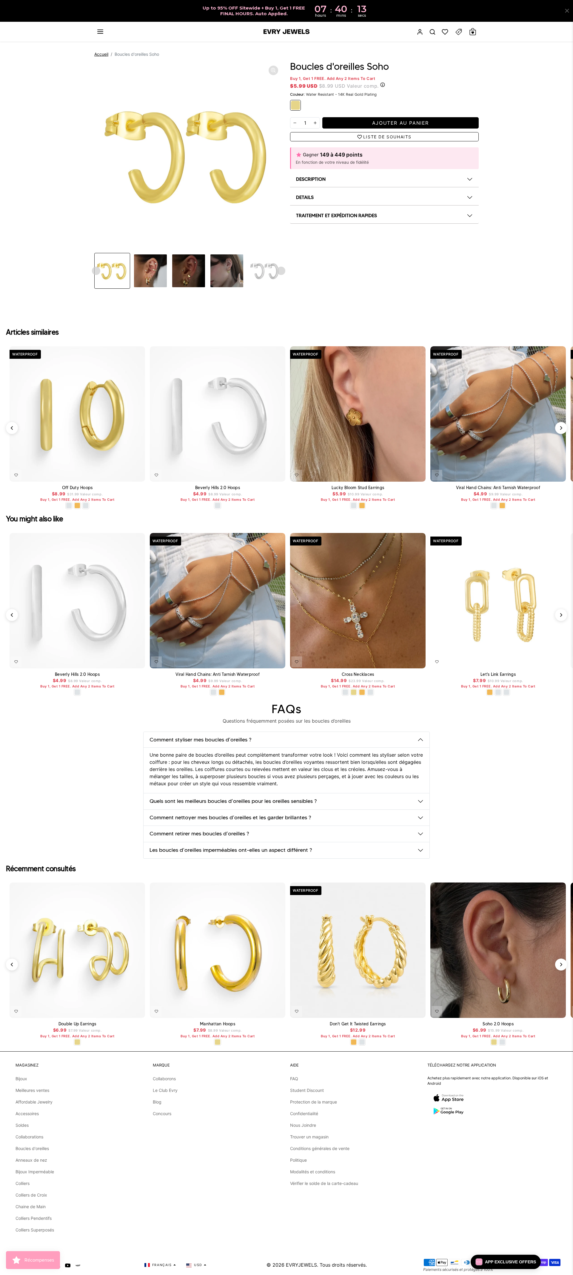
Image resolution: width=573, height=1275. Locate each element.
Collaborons (164, 1078)
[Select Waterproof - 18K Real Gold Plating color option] (77, 505)
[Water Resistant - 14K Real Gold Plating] (295, 105)
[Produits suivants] (561, 428)
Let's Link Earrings (498, 674)
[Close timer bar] (567, 10)
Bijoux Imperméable (35, 1171)
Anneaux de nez (31, 1160)
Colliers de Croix (31, 1194)
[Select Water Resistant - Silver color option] (69, 505)
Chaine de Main (31, 1206)
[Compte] (420, 32)
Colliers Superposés (35, 1229)
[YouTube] (68, 1265)
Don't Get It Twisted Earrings (358, 1024)
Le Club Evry (165, 1090)
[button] (100, 31)
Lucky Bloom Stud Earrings (358, 487)
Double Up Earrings (77, 1024)
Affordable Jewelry (34, 1101)
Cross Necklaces (358, 674)
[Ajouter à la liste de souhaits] (16, 475)
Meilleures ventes (32, 1090)
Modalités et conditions (312, 1171)
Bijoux (21, 1078)
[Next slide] (281, 271)
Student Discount (307, 1090)
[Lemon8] (78, 1265)
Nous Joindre (303, 1125)
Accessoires (27, 1113)
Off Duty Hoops (77, 487)
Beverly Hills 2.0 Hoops (217, 487)
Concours (162, 1113)
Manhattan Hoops (217, 1024)
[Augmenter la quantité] (315, 123)
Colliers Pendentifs (34, 1218)
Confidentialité (304, 1113)
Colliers (23, 1183)
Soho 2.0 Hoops (498, 1024)
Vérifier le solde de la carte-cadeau (324, 1183)
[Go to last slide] (96, 271)
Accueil (101, 54)
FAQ (294, 1078)
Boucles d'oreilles (32, 1148)
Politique (298, 1160)
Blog (157, 1101)
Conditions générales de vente (319, 1148)
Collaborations (29, 1136)
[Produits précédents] (12, 428)
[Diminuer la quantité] (294, 123)
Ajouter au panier (263, 474)
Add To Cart (125, 474)
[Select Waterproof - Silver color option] (85, 505)
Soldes (22, 1125)
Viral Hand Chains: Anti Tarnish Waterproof (498, 487)
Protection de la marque (313, 1101)
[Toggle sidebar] (458, 31)
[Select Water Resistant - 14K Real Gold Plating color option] (353, 692)
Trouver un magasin (309, 1136)
